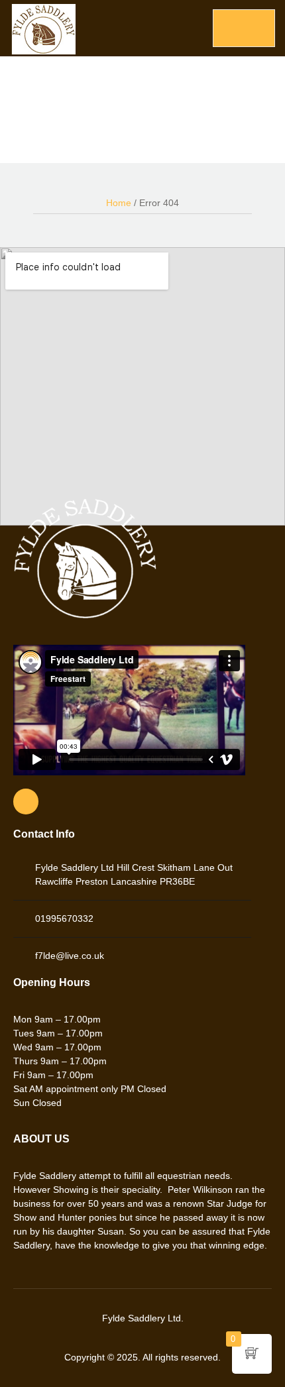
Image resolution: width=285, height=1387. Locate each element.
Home (118, 202)
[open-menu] (244, 28)
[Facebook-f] (25, 801)
